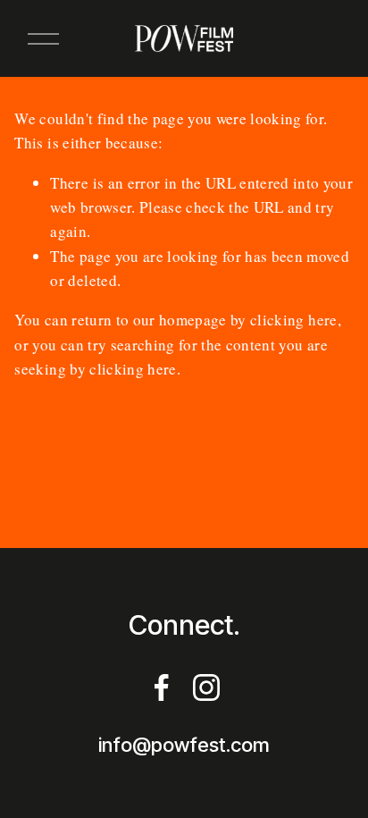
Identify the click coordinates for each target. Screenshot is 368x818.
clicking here (293, 319)
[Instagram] (206, 687)
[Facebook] (161, 687)
